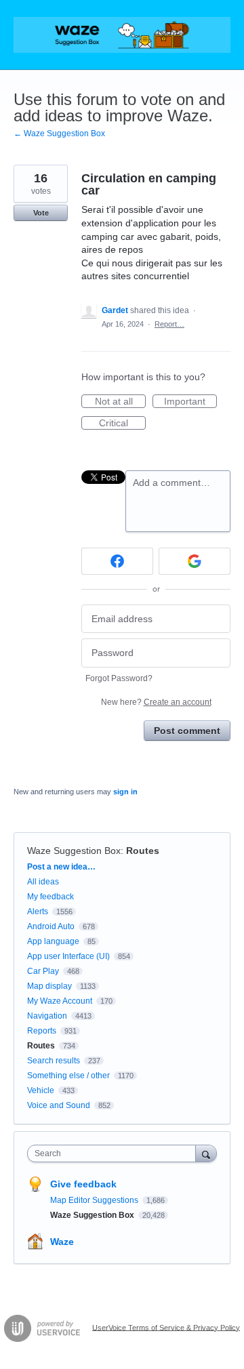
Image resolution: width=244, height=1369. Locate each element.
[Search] (206, 1153)
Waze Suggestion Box (74, 850)
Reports (41, 1031)
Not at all (120, 402)
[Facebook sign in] (117, 561)
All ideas (43, 881)
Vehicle (40, 1090)
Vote (41, 213)
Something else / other (68, 1075)
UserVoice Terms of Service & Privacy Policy (166, 1327)
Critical (122, 423)
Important (190, 402)
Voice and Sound (58, 1105)
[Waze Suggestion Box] (122, 35)
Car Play (43, 971)
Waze (62, 1241)
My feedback (50, 896)
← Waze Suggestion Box (59, 133)
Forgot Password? (118, 678)
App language (53, 941)
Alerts (37, 911)
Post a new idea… (61, 867)
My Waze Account (59, 1001)
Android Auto (51, 926)
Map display (49, 986)
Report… (169, 324)
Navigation (47, 1016)
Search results (53, 1060)
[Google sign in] (194, 561)
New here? (156, 702)
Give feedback (83, 1184)
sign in (125, 792)
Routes (142, 850)
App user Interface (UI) (68, 956)
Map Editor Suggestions (95, 1200)
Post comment (187, 730)
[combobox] (114, 1153)
